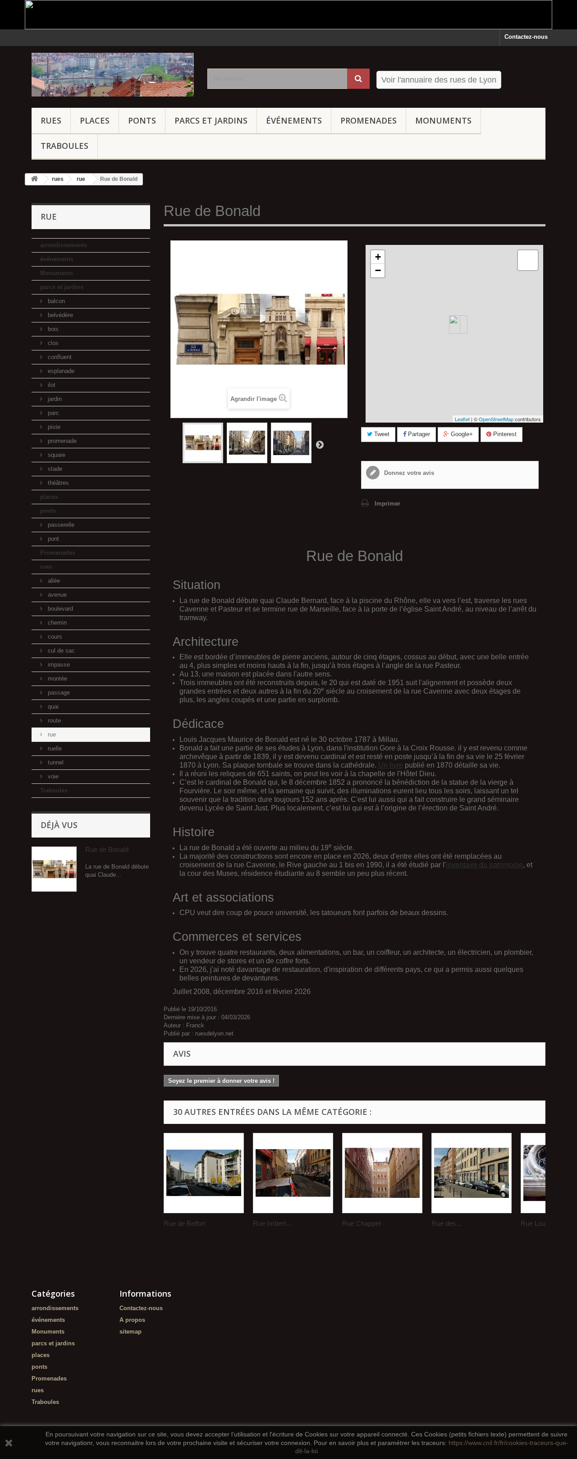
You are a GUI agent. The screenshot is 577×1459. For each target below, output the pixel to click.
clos (52, 343)
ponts (142, 120)
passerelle (60, 524)
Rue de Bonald (106, 849)
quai (52, 706)
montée (56, 678)
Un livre (390, 765)
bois (52, 329)
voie (52, 776)
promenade (61, 440)
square (55, 454)
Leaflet (462, 419)
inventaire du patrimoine (484, 865)
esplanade (60, 371)
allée (53, 580)
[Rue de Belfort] (204, 1173)
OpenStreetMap (496, 419)
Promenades (368, 120)
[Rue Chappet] (382, 1173)
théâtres (57, 482)
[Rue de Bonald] (203, 443)
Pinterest (504, 434)
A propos (132, 1319)
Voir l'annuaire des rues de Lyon (438, 79)
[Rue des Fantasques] (471, 1173)
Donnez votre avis (408, 472)
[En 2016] (291, 443)
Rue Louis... (538, 1223)
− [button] (378, 270)
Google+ (461, 434)
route (53, 720)
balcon (55, 301)
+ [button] (378, 256)
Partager (418, 434)
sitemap (130, 1331)
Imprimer (387, 503)
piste (53, 426)
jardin (54, 399)
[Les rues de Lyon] (113, 75)
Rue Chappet (361, 1223)
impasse (58, 664)
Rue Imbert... (272, 1223)
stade (54, 468)
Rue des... (446, 1223)
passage (58, 692)
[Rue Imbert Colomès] (293, 1173)
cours (54, 636)
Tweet (380, 434)
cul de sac (60, 650)
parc (52, 413)
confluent (59, 357)
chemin (56, 622)
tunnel (55, 762)
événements (294, 120)
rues (51, 120)
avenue (56, 594)
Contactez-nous (526, 36)
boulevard (59, 608)
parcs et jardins (210, 120)
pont (52, 538)
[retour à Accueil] (34, 179)
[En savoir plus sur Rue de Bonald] (54, 869)
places (95, 120)
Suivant (319, 444)
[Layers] (528, 260)
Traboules (64, 145)
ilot (50, 385)
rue (51, 734)
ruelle (54, 748)
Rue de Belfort (185, 1223)
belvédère (59, 315)
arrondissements (63, 245)
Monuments (443, 120)
